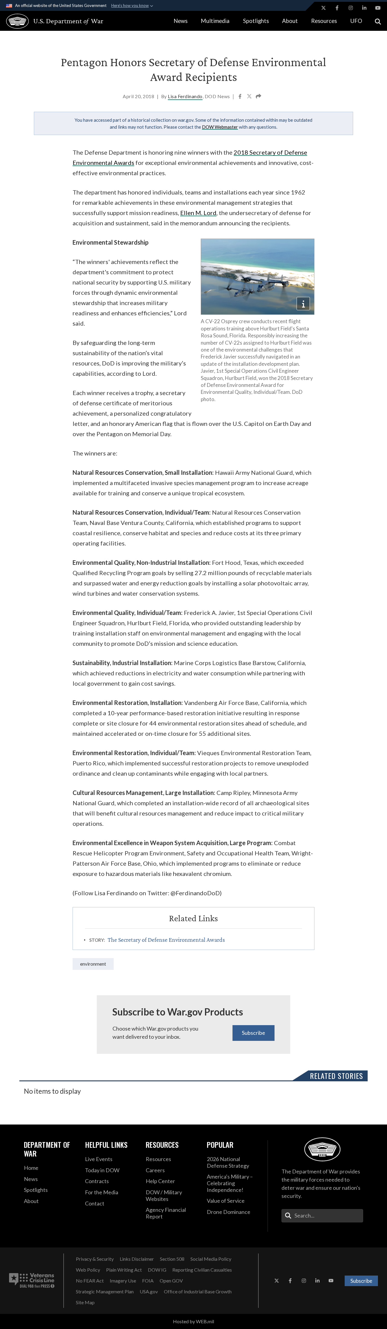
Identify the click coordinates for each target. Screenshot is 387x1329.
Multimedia (215, 21)
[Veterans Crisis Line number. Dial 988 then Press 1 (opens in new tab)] (31, 1280)
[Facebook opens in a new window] (337, 7)
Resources (324, 21)
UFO (356, 21)
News (180, 21)
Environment (93, 964)
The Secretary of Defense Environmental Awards (166, 939)
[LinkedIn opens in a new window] (364, 7)
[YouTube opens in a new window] (377, 7)
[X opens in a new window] (323, 7)
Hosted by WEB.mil (193, 1321)
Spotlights (256, 21)
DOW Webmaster (220, 127)
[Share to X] (250, 97)
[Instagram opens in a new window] (350, 7)
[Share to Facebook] (240, 97)
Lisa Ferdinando (185, 96)
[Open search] (378, 21)
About (290, 21)
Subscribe (253, 1032)
